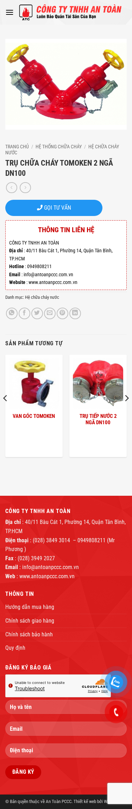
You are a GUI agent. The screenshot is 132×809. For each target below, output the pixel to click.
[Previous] (5, 412)
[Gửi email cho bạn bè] (50, 313)
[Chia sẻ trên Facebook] (24, 313)
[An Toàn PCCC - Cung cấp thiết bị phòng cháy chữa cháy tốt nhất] (70, 12)
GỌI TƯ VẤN (57, 207)
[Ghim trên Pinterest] (62, 313)
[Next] (126, 412)
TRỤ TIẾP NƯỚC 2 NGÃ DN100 (98, 419)
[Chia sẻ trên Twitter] (37, 313)
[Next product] (11, 187)
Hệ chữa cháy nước (42, 297)
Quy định (15, 647)
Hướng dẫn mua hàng (29, 607)
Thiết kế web (85, 801)
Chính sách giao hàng (29, 620)
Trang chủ (17, 146)
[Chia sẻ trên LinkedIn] (75, 313)
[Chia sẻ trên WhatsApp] (12, 313)
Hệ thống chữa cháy (59, 146)
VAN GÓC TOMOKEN (34, 416)
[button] (9, 12)
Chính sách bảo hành (29, 634)
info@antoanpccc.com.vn (50, 567)
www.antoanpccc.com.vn (47, 576)
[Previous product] (25, 187)
